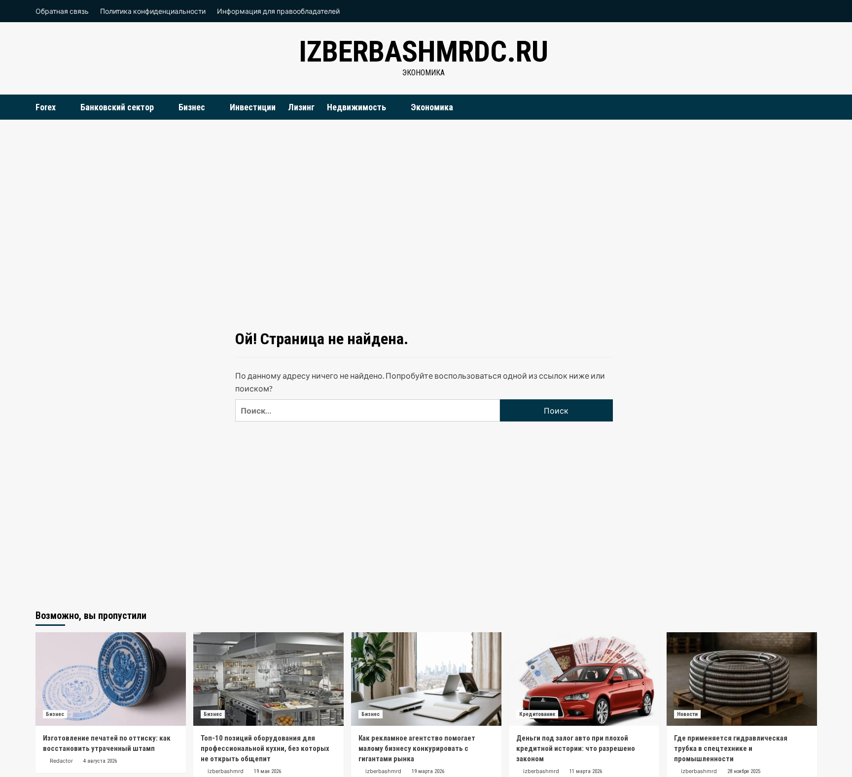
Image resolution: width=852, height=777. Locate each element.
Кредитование (537, 714)
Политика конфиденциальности (153, 11)
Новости (687, 714)
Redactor (61, 760)
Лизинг (301, 107)
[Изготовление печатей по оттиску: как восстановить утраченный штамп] (111, 679)
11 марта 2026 (585, 771)
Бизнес (191, 107)
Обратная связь (62, 11)
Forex (46, 107)
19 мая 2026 (267, 771)
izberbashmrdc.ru (423, 51)
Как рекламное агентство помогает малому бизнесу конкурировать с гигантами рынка (416, 748)
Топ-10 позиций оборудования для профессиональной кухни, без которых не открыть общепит (265, 748)
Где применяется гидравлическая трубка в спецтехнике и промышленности (730, 748)
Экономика (432, 107)
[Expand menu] (62, 107)
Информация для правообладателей (278, 11)
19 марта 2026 (428, 771)
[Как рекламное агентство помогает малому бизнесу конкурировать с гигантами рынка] (426, 679)
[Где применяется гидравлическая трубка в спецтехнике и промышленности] (742, 679)
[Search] (811, 106)
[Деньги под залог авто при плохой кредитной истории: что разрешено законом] (584, 679)
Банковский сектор (117, 107)
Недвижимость (356, 107)
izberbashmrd (226, 771)
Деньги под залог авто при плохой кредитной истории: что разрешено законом (575, 748)
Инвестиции (253, 107)
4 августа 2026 (100, 761)
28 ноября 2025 (743, 771)
